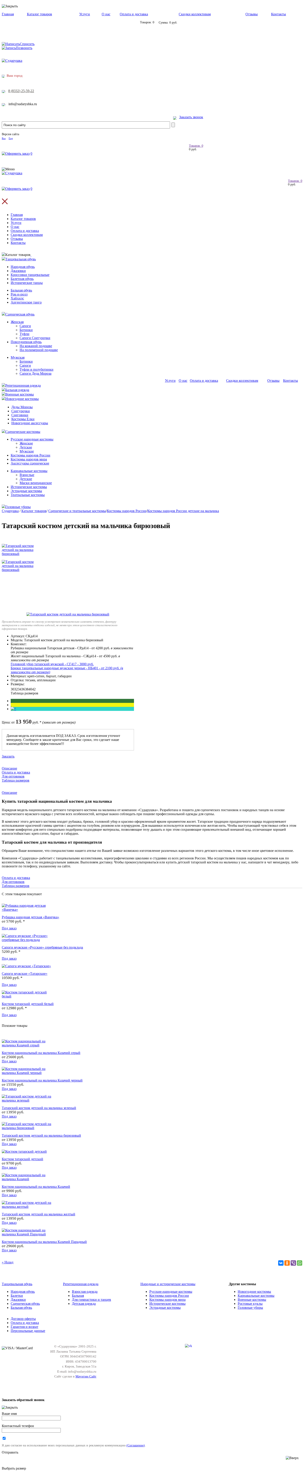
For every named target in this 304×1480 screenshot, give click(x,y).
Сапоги (25, 326)
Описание (9, 768)
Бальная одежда (17, 390)
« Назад (7, 1262)
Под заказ (9, 928)
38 (26, 689)
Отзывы (251, 14)
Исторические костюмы (29, 487)
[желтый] (11, 705)
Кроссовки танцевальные (30, 275)
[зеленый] (11, 701)
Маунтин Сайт (85, 1376)
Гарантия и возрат (24, 1327)
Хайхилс (17, 298)
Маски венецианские (36, 483)
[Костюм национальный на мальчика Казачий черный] (28, 1073)
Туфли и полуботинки (36, 369)
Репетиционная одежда (23, 385)
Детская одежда (84, 1303)
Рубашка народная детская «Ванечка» (30, 917)
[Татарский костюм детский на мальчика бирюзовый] (67, 614)
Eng (11, 138)
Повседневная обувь (26, 342)
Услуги (84, 14)
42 (34, 689)
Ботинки (26, 330)
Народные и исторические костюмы (167, 1284)
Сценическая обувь (19, 314)
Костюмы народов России (30, 455)
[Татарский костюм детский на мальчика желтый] (28, 1207)
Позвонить (24, 48)
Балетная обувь (22, 279)
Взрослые (27, 475)
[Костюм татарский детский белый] (28, 996)
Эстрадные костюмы (26, 491)
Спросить (27, 44)
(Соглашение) (135, 1445)
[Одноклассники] (287, 1263)
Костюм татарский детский (22, 1159)
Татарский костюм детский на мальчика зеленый (39, 1108)
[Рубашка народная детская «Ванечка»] (28, 909)
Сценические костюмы (22, 432)
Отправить (10, 1452)
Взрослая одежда (84, 1291)
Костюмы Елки (22, 419)
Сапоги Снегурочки (35, 338)
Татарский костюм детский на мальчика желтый (38, 1214)
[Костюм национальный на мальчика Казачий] (28, 1179)
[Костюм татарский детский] (24, 1151)
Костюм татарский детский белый (28, 1004)
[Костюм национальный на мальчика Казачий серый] (28, 1045)
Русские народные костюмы (32, 439)
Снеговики (19, 415)
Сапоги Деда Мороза (35, 373)
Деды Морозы (22, 407)
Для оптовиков (13, 776)
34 (19, 689)
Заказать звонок (191, 117)
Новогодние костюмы (22, 399)
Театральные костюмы (28, 495)
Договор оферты (23, 1319)
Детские (26, 447)
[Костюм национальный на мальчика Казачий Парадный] (28, 1234)
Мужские (27, 451)
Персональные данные (28, 1331)
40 (30, 689)
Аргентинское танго (26, 302)
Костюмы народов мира (29, 459)
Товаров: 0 (196, 145)
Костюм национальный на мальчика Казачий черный (42, 1080)
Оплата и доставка (134, 14)
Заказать (8, 756)
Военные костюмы (19, 394)
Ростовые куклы (250, 1303)
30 (12, 689)
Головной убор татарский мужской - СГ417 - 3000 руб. (52, 664)
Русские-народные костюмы (170, 1291)
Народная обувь (23, 267)
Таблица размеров (24, 693)
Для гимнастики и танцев (91, 1299)
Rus (4, 138)
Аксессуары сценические (30, 463)
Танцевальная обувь (20, 259)
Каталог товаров (39, 14)
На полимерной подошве (39, 350)
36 (23, 689)
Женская (17, 322)
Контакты (278, 14)
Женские (26, 443)
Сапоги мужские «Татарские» (24, 973)
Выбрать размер (14, 1468)
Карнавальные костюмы (29, 471)
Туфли (24, 334)
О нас (106, 14)
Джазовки (18, 271)
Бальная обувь (21, 290)
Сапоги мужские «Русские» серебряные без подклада (42, 947)
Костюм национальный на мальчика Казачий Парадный (44, 1242)
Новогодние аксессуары (29, 423)
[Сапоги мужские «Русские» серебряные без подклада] (28, 940)
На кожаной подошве (36, 346)
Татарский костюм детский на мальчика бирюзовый (41, 1135)
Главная (8, 14)
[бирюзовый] (13, 709)
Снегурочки (20, 411)
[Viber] (293, 1263)
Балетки (17, 1295)
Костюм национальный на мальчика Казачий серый (41, 1053)
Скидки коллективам (195, 14)
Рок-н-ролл (19, 294)
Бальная (78, 1295)
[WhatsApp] (299, 1263)
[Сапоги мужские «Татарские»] (26, 966)
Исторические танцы (27, 283)
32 (16, 689)
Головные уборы (18, 507)
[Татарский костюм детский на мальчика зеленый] (28, 1100)
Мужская (17, 357)
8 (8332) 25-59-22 (21, 91)
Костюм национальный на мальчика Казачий (36, 1186)
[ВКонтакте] (281, 1263)
